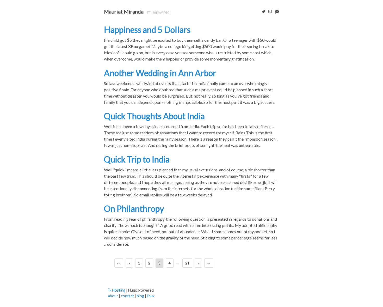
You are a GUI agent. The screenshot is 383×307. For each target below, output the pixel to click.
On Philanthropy (134, 208)
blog (140, 296)
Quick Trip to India (137, 159)
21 (187, 263)
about (113, 296)
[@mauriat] (262, 11)
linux (151, 296)
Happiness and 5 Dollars (147, 30)
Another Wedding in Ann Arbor (160, 73)
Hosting (118, 290)
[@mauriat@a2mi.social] (276, 11)
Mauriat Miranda (124, 11)
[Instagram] (269, 11)
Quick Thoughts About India (154, 116)
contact (127, 296)
